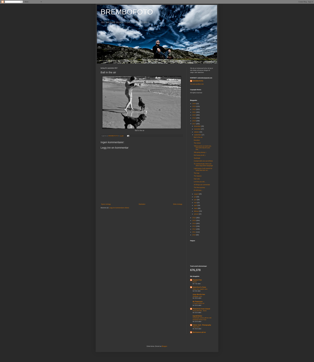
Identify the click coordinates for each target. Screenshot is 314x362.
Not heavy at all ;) (199, 155)
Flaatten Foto (197, 280)
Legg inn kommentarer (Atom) (119, 208)
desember (197, 126)
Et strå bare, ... (198, 190)
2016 (194, 218)
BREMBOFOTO (127, 12)
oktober (196, 132)
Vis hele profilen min (197, 84)
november (197, 129)
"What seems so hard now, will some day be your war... (202, 147)
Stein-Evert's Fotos (199, 287)
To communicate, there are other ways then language (203, 164)
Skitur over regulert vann (200, 289)
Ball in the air (198, 137)
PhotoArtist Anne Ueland (201, 309)
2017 (194, 124)
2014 (194, 223)
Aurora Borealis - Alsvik (200, 310)
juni (195, 200)
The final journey (199, 187)
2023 (194, 106)
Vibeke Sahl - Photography (202, 325)
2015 (194, 220)
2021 (194, 112)
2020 (194, 115)
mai (195, 202)
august (196, 194)
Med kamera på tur (199, 332)
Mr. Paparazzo (198, 301)
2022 (194, 109)
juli (195, 197)
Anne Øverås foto (199, 294)
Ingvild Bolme (197, 316)
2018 (194, 121)
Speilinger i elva (197, 296)
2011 (194, 232)
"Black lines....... (197, 327)
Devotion (197, 140)
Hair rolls (197, 179)
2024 (194, 103)
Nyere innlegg (106, 204)
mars (196, 208)
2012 (194, 229)
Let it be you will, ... (200, 182)
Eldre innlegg (177, 204)
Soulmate (197, 158)
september (198, 135)
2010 (194, 235)
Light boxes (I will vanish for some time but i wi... (203, 169)
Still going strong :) (200, 152)
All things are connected (202, 185)
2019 (194, 118)
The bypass (198, 176)
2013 (194, 226)
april (195, 205)
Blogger (164, 346)
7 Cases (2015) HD (198, 303)
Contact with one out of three (203, 161)
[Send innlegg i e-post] (128, 136)
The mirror (197, 143)
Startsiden (142, 204)
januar (196, 214)
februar (196, 211)
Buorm (195, 282)
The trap (196, 173)
